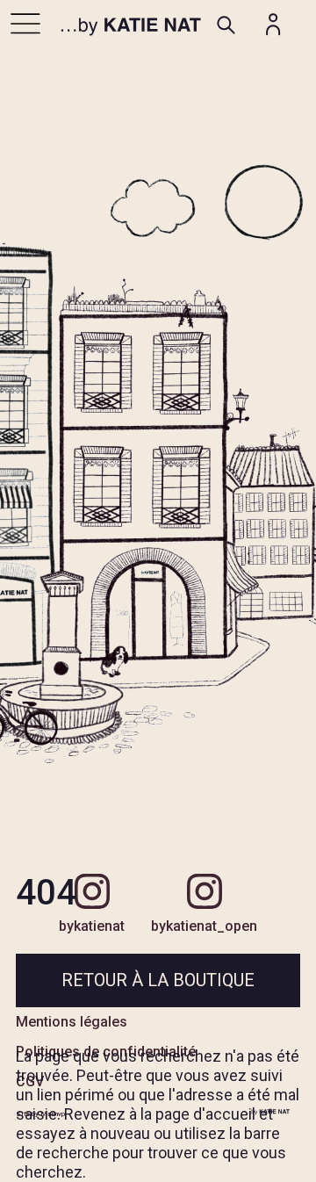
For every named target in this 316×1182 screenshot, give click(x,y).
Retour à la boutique (158, 980)
